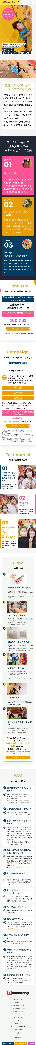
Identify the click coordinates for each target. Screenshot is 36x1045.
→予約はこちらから (13, 929)
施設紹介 (18, 1002)
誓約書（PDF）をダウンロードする (18, 867)
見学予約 (31, 1043)
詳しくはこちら (18, 329)
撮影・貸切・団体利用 (18, 1026)
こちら (23, 702)
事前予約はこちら (18, 426)
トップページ (18, 999)
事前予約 (13, 591)
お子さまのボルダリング (18, 1008)
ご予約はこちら (18, 757)
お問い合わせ (18, 1029)
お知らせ (18, 1023)
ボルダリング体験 (7, 1043)
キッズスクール (18, 1011)
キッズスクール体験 (19, 1043)
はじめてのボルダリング (18, 1005)
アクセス (18, 1020)
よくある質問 (18, 1017)
